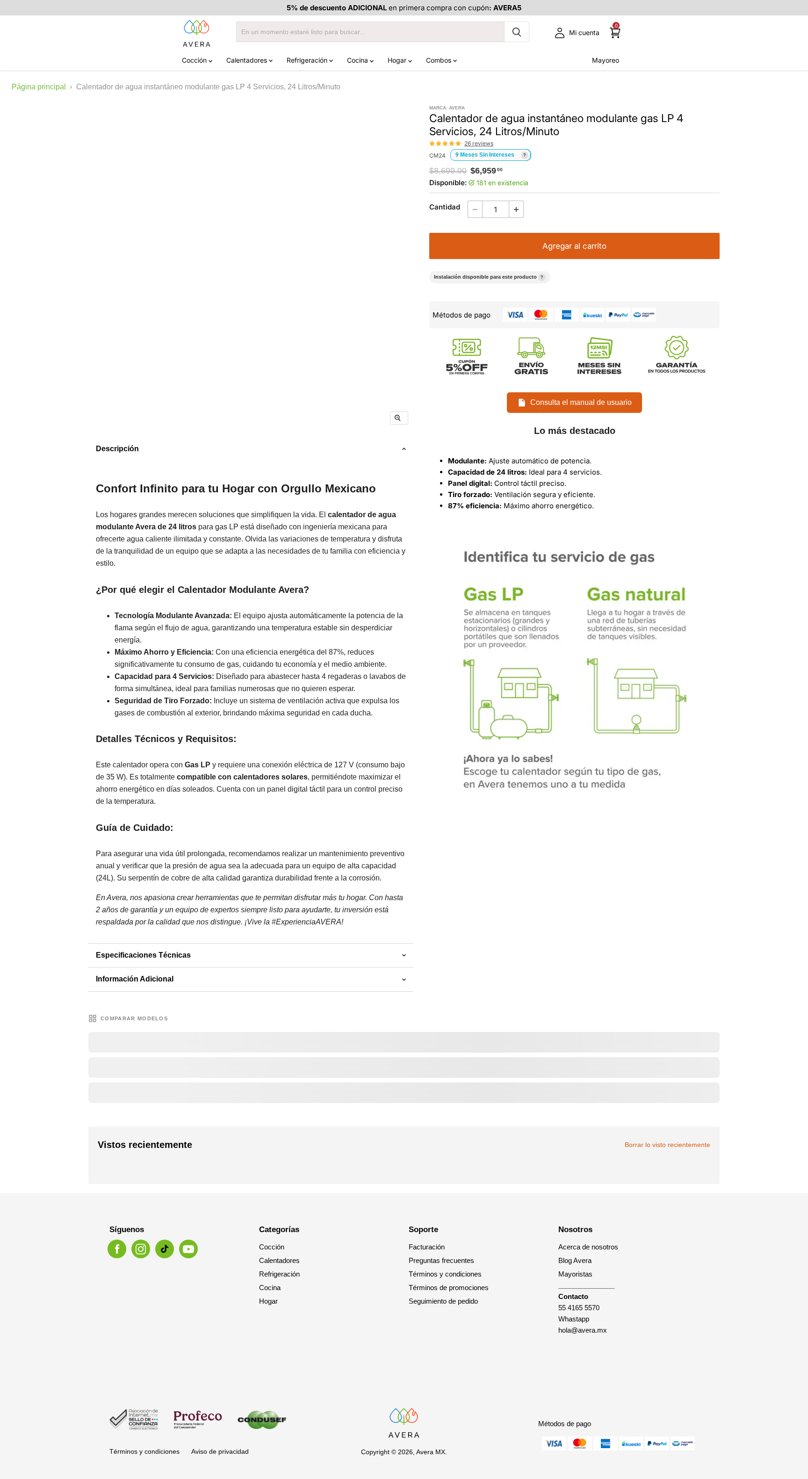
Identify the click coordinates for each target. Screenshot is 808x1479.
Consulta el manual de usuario (581, 402)
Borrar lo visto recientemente (667, 1144)
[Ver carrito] (615, 33)
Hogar (398, 60)
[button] (445, 143)
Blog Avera (575, 1260)
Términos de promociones (449, 1287)
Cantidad (444, 207)
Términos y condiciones (445, 1274)
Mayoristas (575, 1274)
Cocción (195, 60)
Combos (439, 60)
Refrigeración (308, 60)
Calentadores (247, 60)
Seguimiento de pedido (443, 1301)
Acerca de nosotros (588, 1247)
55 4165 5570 (578, 1308)
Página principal (39, 87)
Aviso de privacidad (220, 1451)
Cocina (358, 60)
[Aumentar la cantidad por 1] (516, 209)
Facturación (427, 1247)
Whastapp (573, 1319)
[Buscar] (516, 32)
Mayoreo (605, 60)
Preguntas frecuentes (441, 1260)
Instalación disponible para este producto (488, 277)
